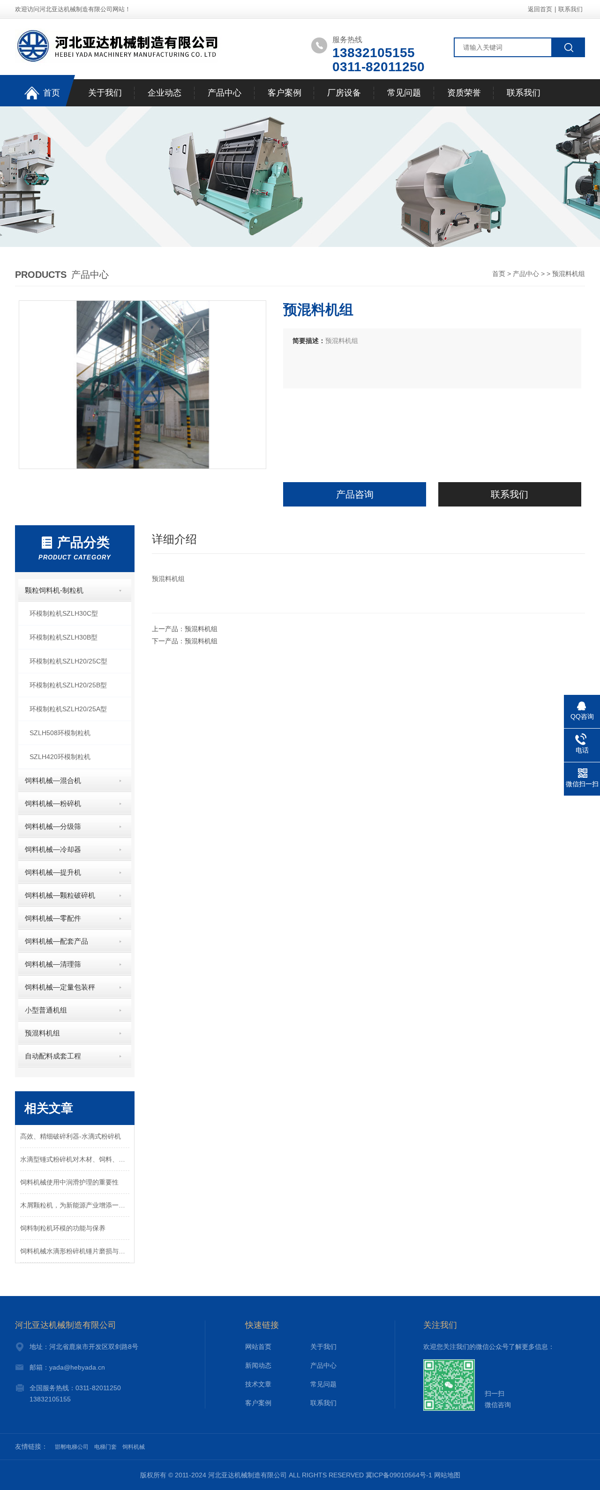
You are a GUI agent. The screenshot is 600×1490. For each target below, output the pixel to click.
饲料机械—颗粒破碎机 (60, 895)
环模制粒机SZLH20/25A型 (68, 709)
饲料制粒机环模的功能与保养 (62, 1228)
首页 (51, 92)
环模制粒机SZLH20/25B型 (68, 685)
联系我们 (570, 9)
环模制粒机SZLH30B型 (64, 637)
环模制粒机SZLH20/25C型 (68, 661)
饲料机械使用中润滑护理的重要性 (69, 1182)
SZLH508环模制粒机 (60, 733)
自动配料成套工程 (53, 1056)
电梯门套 (105, 1447)
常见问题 (404, 92)
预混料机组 (42, 1033)
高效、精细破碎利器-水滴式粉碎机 (70, 1136)
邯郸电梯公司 (72, 1447)
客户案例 (284, 92)
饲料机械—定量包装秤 (60, 987)
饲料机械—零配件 (53, 918)
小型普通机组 (46, 1010)
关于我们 (105, 92)
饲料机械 (133, 1447)
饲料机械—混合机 (53, 780)
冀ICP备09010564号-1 (399, 1475)
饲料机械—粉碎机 (53, 803)
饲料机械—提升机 (53, 872)
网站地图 (447, 1475)
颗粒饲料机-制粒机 (54, 590)
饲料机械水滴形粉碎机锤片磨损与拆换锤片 (74, 1251)
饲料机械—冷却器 (53, 849)
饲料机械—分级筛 (53, 826)
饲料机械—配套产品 (56, 941)
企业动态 (164, 92)
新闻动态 (258, 1365)
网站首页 (258, 1346)
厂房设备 (344, 92)
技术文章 (258, 1384)
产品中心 (224, 92)
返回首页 (540, 9)
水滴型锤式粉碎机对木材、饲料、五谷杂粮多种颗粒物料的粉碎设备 (74, 1159)
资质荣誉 (464, 92)
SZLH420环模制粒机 (60, 756)
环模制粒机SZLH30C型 (64, 613)
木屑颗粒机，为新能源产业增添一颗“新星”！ (74, 1205)
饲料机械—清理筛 (53, 964)
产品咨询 (355, 494)
